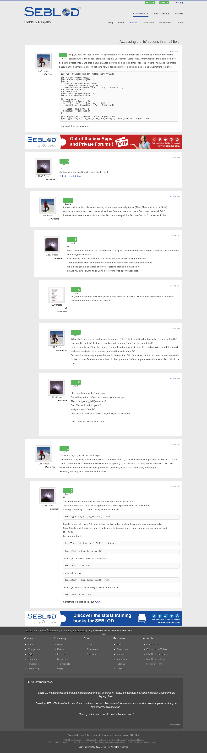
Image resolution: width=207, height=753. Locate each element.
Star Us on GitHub (155, 659)
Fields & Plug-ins (37, 22)
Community (54, 630)
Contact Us (152, 644)
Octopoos (105, 747)
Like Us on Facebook (157, 654)
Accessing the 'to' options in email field (150, 42)
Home (43, 630)
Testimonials (174, 725)
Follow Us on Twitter (156, 649)
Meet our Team (154, 664)
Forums (67, 630)
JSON (98, 601)
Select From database (71, 176)
